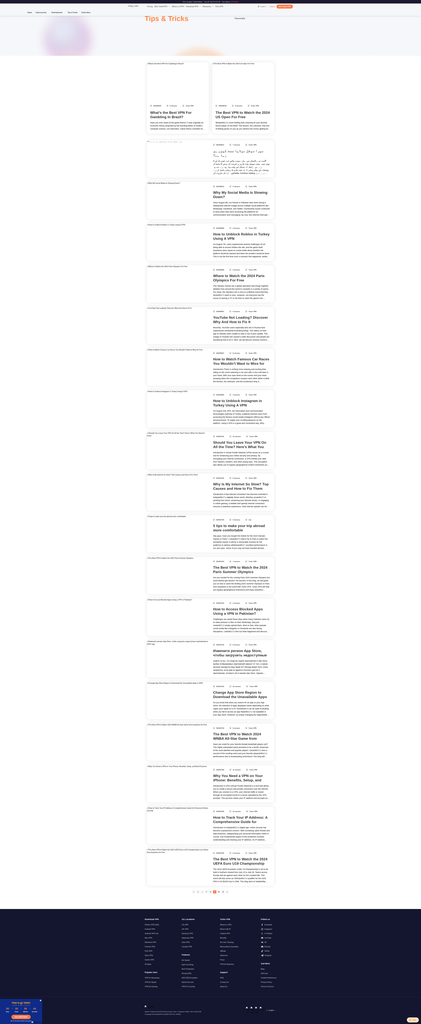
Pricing (150, 6)
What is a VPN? (178, 6)
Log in (272, 6)
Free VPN (219, 6)
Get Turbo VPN (284, 6)
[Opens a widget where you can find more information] (413, 1020)
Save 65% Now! (21, 1017)
